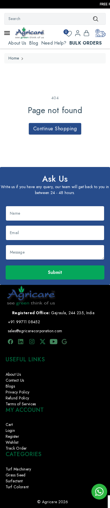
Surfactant (14, 481)
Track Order (16, 448)
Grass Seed (16, 475)
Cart (9, 424)
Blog (33, 43)
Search (95, 18)
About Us (17, 43)
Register (12, 436)
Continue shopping (55, 128)
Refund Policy (17, 398)
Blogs (10, 386)
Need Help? (54, 43)
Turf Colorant (17, 487)
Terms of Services (21, 404)
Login (10, 430)
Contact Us (15, 380)
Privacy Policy (18, 392)
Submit (55, 272)
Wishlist (12, 442)
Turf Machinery (18, 469)
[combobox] (55, 19)
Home (13, 58)
